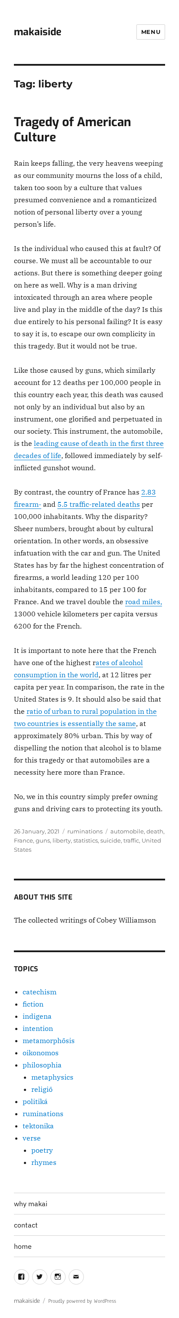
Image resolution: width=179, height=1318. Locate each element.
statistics (85, 840)
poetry (42, 1150)
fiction (33, 1004)
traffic (131, 840)
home (23, 1246)
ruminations (85, 831)
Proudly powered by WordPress (82, 1301)
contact (26, 1225)
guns (43, 840)
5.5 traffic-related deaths (98, 504)
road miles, (143, 601)
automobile (127, 831)
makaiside (37, 32)
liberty (62, 840)
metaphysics (52, 1077)
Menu (150, 31)
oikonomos (41, 1052)
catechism (39, 991)
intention (38, 1028)
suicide (110, 840)
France (23, 840)
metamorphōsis (49, 1040)
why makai (30, 1203)
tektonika (38, 1125)
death (154, 831)
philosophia (42, 1064)
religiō (42, 1089)
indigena (37, 1016)
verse (32, 1138)
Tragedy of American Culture (72, 129)
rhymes (43, 1162)
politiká (35, 1101)
